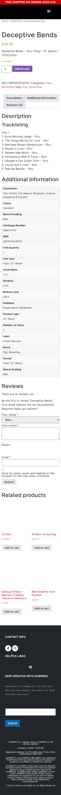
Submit (12, 723)
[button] (49, 11)
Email (6, 457)
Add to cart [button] (11, 547)
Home (5, 21)
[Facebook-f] (8, 648)
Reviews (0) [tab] (14, 105)
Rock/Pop (16, 21)
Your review (10, 425)
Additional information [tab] (41, 98)
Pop (48, 83)
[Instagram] (15, 648)
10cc (5, 274)
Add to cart (22, 68)
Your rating (10, 414)
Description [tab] (14, 98)
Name (6, 444)
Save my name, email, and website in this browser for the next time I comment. (28, 474)
